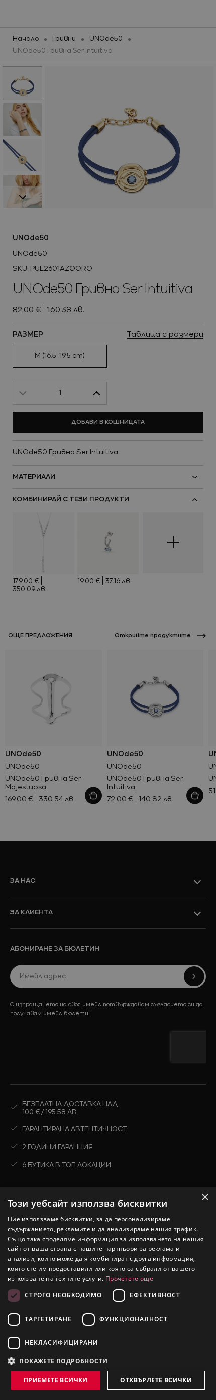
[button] (58, 1361)
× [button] (204, 1197)
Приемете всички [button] (56, 1380)
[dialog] (108, 1293)
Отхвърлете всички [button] (156, 1380)
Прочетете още (129, 1278)
